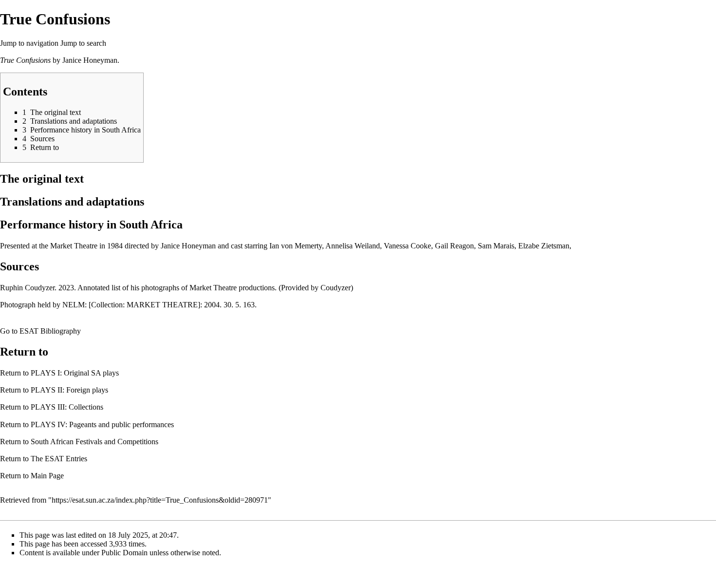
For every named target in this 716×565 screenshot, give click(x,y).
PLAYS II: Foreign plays (69, 390)
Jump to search (83, 43)
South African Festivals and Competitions (94, 441)
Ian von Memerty (295, 246)
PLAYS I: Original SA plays (75, 373)
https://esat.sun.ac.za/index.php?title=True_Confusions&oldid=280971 (160, 500)
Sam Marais (496, 246)
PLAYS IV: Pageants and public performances (102, 424)
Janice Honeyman (89, 60)
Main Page (47, 475)
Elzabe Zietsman (543, 246)
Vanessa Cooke (407, 246)
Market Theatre (73, 246)
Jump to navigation (29, 43)
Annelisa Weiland (352, 246)
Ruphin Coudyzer (27, 287)
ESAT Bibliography (50, 331)
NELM (73, 305)
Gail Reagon (454, 246)
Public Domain (124, 552)
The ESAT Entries (59, 458)
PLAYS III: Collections (67, 407)
